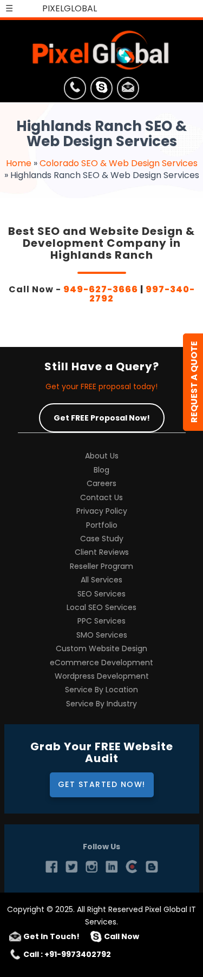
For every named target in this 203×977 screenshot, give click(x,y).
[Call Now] (75, 90)
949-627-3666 (100, 289)
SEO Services (101, 594)
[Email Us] (128, 90)
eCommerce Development (101, 663)
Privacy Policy (101, 511)
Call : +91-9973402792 (67, 954)
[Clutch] (131, 866)
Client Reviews (102, 552)
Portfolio (101, 525)
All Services (101, 580)
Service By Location (101, 690)
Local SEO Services (101, 608)
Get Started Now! (102, 784)
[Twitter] (71, 866)
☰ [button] (9, 8)
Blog (101, 470)
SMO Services (101, 635)
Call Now (121, 936)
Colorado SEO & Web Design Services (119, 163)
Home (18, 163)
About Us (102, 456)
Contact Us (101, 498)
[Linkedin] (111, 866)
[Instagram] (91, 866)
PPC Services (101, 621)
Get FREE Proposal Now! (102, 417)
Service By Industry (101, 704)
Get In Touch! (51, 936)
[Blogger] (151, 866)
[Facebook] (51, 866)
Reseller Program (101, 566)
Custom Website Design (101, 649)
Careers (101, 484)
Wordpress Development (102, 676)
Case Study (101, 539)
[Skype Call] (101, 90)
